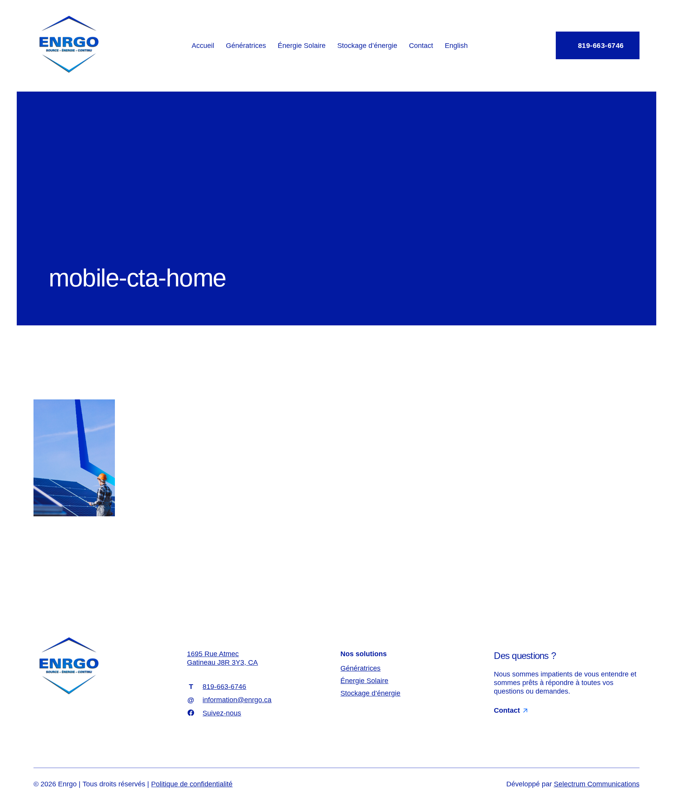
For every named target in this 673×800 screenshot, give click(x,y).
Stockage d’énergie (367, 45)
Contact (421, 45)
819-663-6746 (600, 45)
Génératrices (246, 45)
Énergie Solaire (302, 45)
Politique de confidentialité (192, 784)
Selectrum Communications (597, 784)
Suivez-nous (222, 713)
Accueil (203, 45)
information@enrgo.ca (237, 700)
